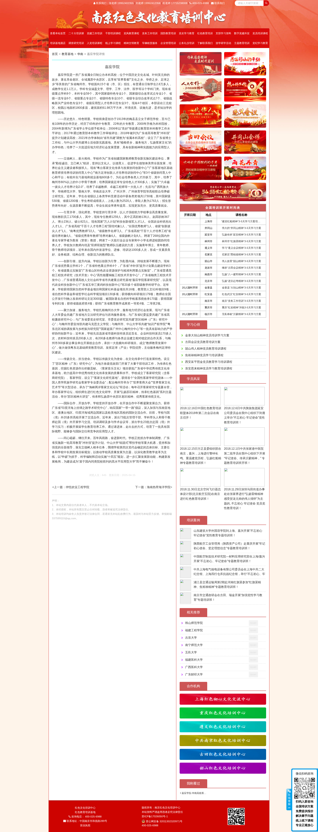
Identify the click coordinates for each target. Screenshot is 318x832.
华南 (80, 54)
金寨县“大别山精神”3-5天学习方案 (241, 287)
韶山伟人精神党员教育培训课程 (205, 348)
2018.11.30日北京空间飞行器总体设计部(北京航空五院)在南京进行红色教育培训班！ (200, 494)
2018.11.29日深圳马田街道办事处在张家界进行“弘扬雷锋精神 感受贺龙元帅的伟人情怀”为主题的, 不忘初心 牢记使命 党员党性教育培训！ (244, 499)
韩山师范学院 (194, 622)
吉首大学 (191, 637)
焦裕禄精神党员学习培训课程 (204, 355)
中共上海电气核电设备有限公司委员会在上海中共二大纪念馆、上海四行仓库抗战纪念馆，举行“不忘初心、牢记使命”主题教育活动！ (229, 574)
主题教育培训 (242, 43)
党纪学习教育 (260, 43)
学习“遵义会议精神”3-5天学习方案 (241, 247)
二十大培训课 (76, 33)
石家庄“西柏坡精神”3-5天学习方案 (241, 254)
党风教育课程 (131, 33)
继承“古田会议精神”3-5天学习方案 (241, 267)
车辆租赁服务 (150, 43)
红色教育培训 (205, 33)
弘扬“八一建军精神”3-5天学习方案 (241, 274)
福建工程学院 (194, 630)
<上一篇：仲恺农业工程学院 (70, 487)
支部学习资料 (223, 33)
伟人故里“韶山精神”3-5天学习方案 (241, 261)
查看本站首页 (58, 33)
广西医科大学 (194, 667)
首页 (55, 54)
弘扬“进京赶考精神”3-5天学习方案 (241, 280)
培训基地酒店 (58, 43)
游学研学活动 (223, 43)
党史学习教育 (186, 33)
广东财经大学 (194, 674)
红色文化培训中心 (85, 807)
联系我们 (219, 3)
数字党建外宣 (242, 33)
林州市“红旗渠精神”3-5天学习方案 (241, 241)
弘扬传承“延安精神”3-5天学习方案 (241, 234)
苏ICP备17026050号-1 (155, 816)
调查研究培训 (76, 43)
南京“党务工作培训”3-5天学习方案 (241, 300)
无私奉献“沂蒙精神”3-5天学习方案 (241, 314)
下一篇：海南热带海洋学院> (153, 487)
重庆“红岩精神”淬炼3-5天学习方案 (241, 307)
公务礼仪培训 (186, 43)
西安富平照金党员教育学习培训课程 (208, 361)
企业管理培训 (168, 43)
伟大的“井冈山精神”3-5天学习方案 (241, 227)
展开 (289, 799)
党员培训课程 (260, 33)
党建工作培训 (94, 33)
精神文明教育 (131, 43)
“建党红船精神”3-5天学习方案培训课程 (243, 221)
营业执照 (85, 825)
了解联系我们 (205, 43)
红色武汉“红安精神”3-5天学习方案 (241, 294)
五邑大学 (191, 652)
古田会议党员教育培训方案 (202, 342)
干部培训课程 (113, 33)
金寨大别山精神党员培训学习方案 (207, 335)
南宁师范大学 (194, 645)
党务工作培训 (150, 33)
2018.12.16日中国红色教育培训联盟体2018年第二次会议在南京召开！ (200, 413)
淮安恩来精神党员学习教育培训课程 (208, 368)
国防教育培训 (168, 33)
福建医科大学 (194, 659)
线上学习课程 (113, 43)
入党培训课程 (94, 43)
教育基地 (67, 54)
